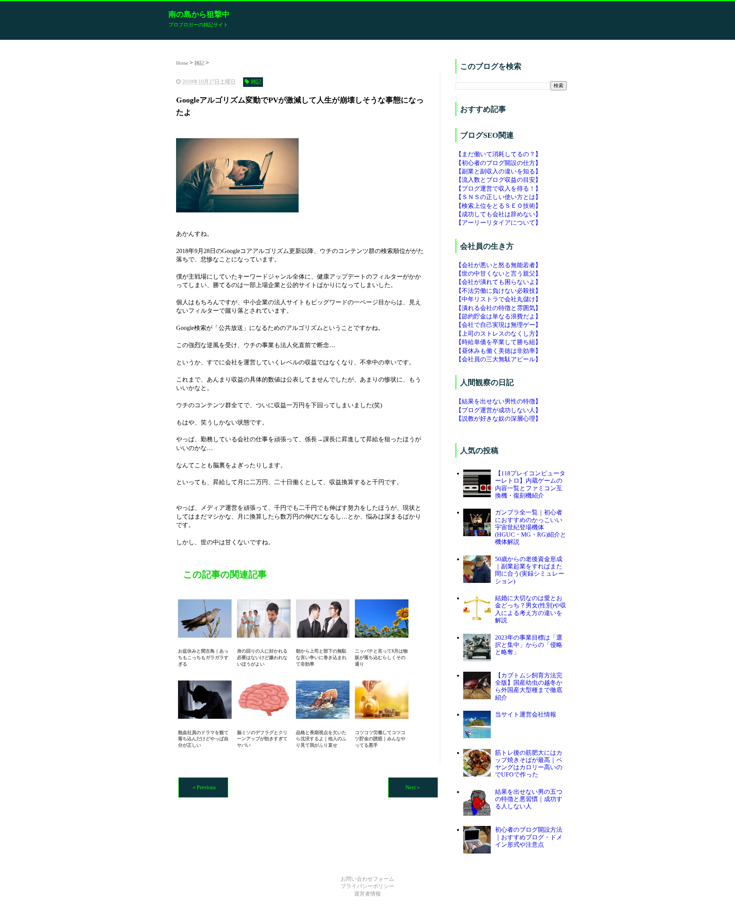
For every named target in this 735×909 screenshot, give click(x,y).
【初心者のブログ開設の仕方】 (498, 163)
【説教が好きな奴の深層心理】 (498, 418)
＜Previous (203, 787)
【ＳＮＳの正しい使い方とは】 (498, 197)
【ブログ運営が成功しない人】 (498, 410)
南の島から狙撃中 (199, 14)
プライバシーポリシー (367, 886)
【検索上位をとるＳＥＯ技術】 (498, 205)
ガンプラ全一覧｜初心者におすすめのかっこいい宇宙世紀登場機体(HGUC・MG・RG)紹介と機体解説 (530, 527)
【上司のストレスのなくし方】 (498, 333)
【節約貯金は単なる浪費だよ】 (498, 316)
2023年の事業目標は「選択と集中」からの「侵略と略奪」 (528, 644)
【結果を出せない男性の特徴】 (498, 401)
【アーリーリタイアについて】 (498, 222)
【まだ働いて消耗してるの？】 (498, 154)
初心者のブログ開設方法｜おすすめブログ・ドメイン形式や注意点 (528, 836)
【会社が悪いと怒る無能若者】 (498, 265)
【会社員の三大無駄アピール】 (498, 359)
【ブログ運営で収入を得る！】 (498, 188)
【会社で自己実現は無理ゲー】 (498, 324)
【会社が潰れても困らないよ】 (498, 282)
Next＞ (413, 787)
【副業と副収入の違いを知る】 (498, 171)
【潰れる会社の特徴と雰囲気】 (498, 308)
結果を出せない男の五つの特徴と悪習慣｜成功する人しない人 (528, 798)
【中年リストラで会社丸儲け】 (498, 299)
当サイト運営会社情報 (525, 714)
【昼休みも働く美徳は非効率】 (498, 351)
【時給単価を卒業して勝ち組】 (498, 342)
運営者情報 (367, 894)
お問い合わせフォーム (367, 879)
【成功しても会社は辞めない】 (498, 214)
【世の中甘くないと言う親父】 (498, 273)
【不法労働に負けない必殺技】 (498, 290)
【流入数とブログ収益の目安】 (498, 179)
